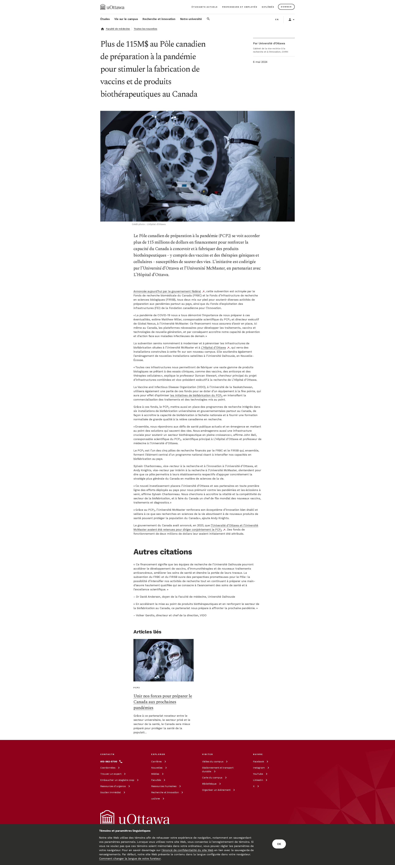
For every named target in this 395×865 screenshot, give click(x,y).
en (277, 19)
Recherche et (165, 792)
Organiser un (216, 789)
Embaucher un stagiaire (117, 780)
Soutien (110, 792)
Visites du (212, 761)
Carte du (212, 777)
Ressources (113, 786)
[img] (112, 7)
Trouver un (110, 773)
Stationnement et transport (217, 769)
